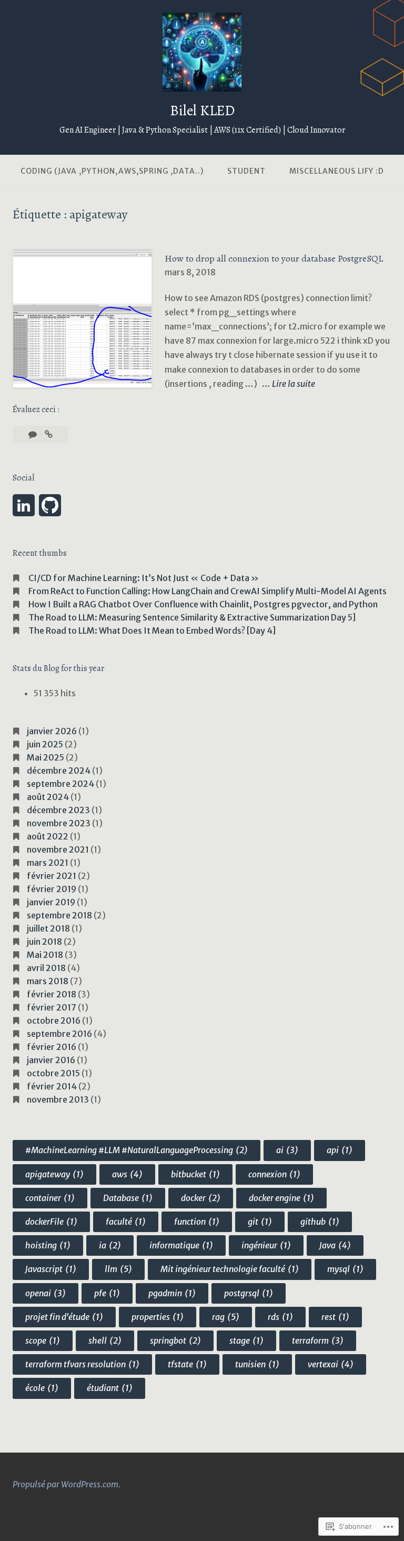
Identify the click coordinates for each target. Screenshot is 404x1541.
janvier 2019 (51, 902)
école (41, 1388)
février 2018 (51, 994)
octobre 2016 (53, 1020)
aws (127, 1174)
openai (45, 1293)
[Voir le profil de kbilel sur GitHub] (50, 505)
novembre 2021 (58, 849)
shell (105, 1340)
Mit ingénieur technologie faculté (229, 1269)
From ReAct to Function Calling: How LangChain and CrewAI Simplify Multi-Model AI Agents (207, 591)
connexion (274, 1174)
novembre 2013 (58, 1099)
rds (280, 1317)
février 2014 (52, 1086)
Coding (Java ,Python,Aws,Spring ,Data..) (112, 171)
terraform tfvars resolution (82, 1364)
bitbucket (195, 1174)
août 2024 (48, 797)
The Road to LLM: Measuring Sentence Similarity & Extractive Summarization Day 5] (192, 617)
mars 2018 (47, 981)
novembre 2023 (58, 823)
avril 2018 (46, 968)
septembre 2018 (59, 915)
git (260, 1221)
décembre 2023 (58, 810)
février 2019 (51, 889)
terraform (318, 1340)
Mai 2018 (45, 954)
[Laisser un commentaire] (33, 434)
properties (158, 1317)
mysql (345, 1269)
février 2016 (51, 1047)
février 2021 (51, 875)
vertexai (331, 1364)
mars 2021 (47, 862)
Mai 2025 (45, 757)
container (50, 1198)
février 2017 (51, 1007)
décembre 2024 (58, 770)
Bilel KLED (202, 111)
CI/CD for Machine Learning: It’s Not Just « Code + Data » (143, 578)
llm (118, 1269)
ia (110, 1245)
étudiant (110, 1388)
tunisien (257, 1364)
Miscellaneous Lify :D (336, 171)
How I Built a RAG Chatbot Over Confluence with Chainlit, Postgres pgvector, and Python (203, 604)
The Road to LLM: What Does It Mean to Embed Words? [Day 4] (152, 630)
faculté (126, 1221)
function (196, 1221)
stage (246, 1340)
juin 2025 (45, 744)
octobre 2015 (53, 1073)
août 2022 (47, 836)
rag (225, 1317)
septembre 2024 (60, 783)
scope (42, 1340)
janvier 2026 (52, 731)
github (319, 1221)
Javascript (50, 1269)
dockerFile (51, 1221)
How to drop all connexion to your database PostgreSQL (274, 258)
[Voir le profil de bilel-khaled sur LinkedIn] (24, 505)
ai (287, 1150)
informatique (181, 1245)
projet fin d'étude (64, 1317)
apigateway (54, 1174)
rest (335, 1317)
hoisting (47, 1245)
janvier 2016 (51, 1060)
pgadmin (172, 1293)
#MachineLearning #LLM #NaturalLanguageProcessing (136, 1150)
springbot (175, 1340)
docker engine (281, 1198)
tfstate (187, 1364)
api (339, 1150)
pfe (107, 1293)
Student (246, 171)
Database (128, 1198)
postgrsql (248, 1293)
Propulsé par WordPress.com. (66, 1484)
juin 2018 (44, 941)
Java (335, 1245)
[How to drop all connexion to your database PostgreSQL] (49, 434)
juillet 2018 (48, 928)
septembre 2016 (59, 1033)
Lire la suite (293, 384)
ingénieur (266, 1245)
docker (200, 1198)
